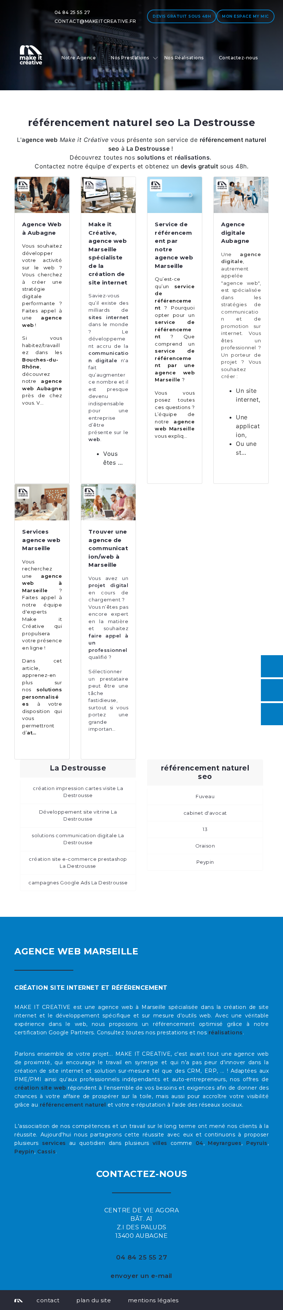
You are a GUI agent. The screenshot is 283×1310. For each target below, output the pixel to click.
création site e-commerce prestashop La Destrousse (78, 862)
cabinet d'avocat (205, 813)
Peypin (205, 862)
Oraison (205, 846)
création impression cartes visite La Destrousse (78, 792)
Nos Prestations (130, 57)
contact (48, 1300)
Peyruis (257, 1143)
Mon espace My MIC (245, 16)
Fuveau (205, 796)
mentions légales (153, 1300)
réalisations (226, 1032)
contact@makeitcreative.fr (95, 21)
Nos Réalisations (184, 57)
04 (199, 1143)
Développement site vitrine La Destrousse (78, 815)
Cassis (46, 1151)
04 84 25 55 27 (72, 12)
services (54, 1143)
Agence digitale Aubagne (235, 232)
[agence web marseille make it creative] (18, 1300)
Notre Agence (79, 57)
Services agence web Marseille (41, 540)
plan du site (93, 1300)
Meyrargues (224, 1143)
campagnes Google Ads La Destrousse (77, 882)
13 (205, 829)
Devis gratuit (182, 16)
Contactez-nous (238, 57)
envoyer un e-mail (141, 1275)
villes (160, 1143)
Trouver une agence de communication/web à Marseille (108, 548)
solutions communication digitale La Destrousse (78, 839)
